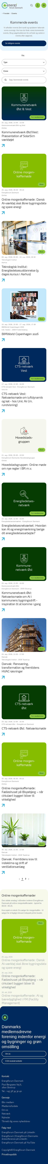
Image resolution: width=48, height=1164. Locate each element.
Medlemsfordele (10, 1106)
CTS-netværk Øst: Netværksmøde (24, 728)
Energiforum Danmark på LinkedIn (24, 1132)
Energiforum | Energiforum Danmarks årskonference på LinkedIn (24, 1138)
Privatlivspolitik (9, 1154)
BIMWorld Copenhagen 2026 (20, 334)
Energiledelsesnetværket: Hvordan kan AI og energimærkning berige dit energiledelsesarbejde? (24, 529)
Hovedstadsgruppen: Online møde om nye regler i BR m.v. (24, 467)
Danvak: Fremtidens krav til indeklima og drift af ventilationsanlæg (19, 863)
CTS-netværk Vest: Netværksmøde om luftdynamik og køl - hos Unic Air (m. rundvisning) (22, 399)
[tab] (24, 963)
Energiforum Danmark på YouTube (24, 1142)
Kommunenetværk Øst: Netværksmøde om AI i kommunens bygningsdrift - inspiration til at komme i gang (21, 598)
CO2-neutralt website (13, 1061)
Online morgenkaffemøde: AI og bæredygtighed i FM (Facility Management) (22, 999)
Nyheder (6, 1117)
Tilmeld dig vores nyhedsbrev (16, 1121)
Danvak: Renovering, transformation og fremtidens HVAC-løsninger (20, 668)
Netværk (6, 1113)
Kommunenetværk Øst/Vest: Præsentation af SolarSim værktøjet (20, 136)
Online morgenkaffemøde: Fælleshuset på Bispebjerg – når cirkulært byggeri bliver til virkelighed (22, 794)
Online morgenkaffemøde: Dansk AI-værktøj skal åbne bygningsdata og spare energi (24, 203)
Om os (7, 1054)
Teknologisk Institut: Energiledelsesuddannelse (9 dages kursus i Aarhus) (20, 270)
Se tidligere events (12, 43)
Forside (6, 13)
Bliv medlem (8, 1102)
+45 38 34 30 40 (14, 1091)
